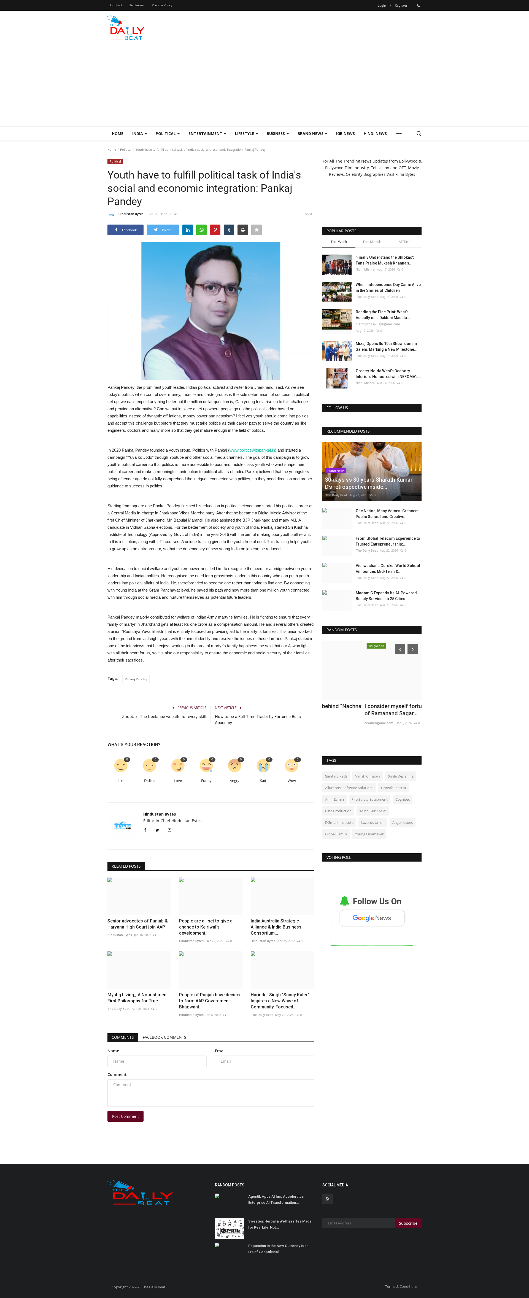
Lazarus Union (373, 822)
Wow (292, 780)
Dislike (149, 780)
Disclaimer (137, 5)
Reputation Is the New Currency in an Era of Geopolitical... (278, 1249)
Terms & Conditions (401, 1286)
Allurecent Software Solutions (349, 787)
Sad (263, 780)
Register (401, 5)
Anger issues (402, 822)
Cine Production (338, 810)
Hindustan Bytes (131, 214)
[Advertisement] (264, 85)
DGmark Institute (339, 822)
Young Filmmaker (369, 834)
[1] (418, 5)
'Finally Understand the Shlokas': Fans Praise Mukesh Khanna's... (385, 260)
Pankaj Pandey (136, 679)
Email (220, 1050)
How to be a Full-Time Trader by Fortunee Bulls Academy (258, 719)
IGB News (345, 133)
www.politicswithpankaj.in (252, 450)
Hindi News (375, 133)
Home (117, 133)
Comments (123, 1037)
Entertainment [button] (205, 133)
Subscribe (408, 1223)
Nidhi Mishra (365, 269)
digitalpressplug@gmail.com (378, 324)
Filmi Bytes (405, 174)
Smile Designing (401, 776)
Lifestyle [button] (245, 133)
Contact (116, 5)
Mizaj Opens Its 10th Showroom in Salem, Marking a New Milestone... (386, 346)
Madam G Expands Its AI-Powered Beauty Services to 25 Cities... (386, 596)
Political (125, 149)
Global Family (336, 834)
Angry (234, 780)
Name (113, 1050)
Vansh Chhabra (367, 776)
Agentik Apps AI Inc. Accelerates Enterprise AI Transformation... (276, 1199)
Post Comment (125, 1116)
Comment (117, 1074)
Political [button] (166, 133)
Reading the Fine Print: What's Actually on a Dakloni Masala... (383, 315)
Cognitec (402, 799)
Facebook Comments (164, 1037)
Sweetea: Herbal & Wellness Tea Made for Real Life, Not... (280, 1224)
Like (121, 780)
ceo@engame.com (336, 723)
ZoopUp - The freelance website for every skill (164, 716)
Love (178, 780)
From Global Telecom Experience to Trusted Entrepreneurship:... (388, 541)
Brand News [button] (311, 133)
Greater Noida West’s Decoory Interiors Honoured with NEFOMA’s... (388, 374)
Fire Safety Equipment (370, 799)
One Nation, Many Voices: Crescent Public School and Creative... (387, 514)
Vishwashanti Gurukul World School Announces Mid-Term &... (388, 568)
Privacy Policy (162, 5)
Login (382, 5)
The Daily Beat (367, 297)
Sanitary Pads (336, 776)
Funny (206, 780)
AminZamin (334, 799)
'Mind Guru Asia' (372, 810)
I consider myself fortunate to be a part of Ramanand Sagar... (371, 710)
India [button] (138, 133)
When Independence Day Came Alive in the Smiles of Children (388, 287)
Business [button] (276, 133)
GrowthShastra (393, 787)
